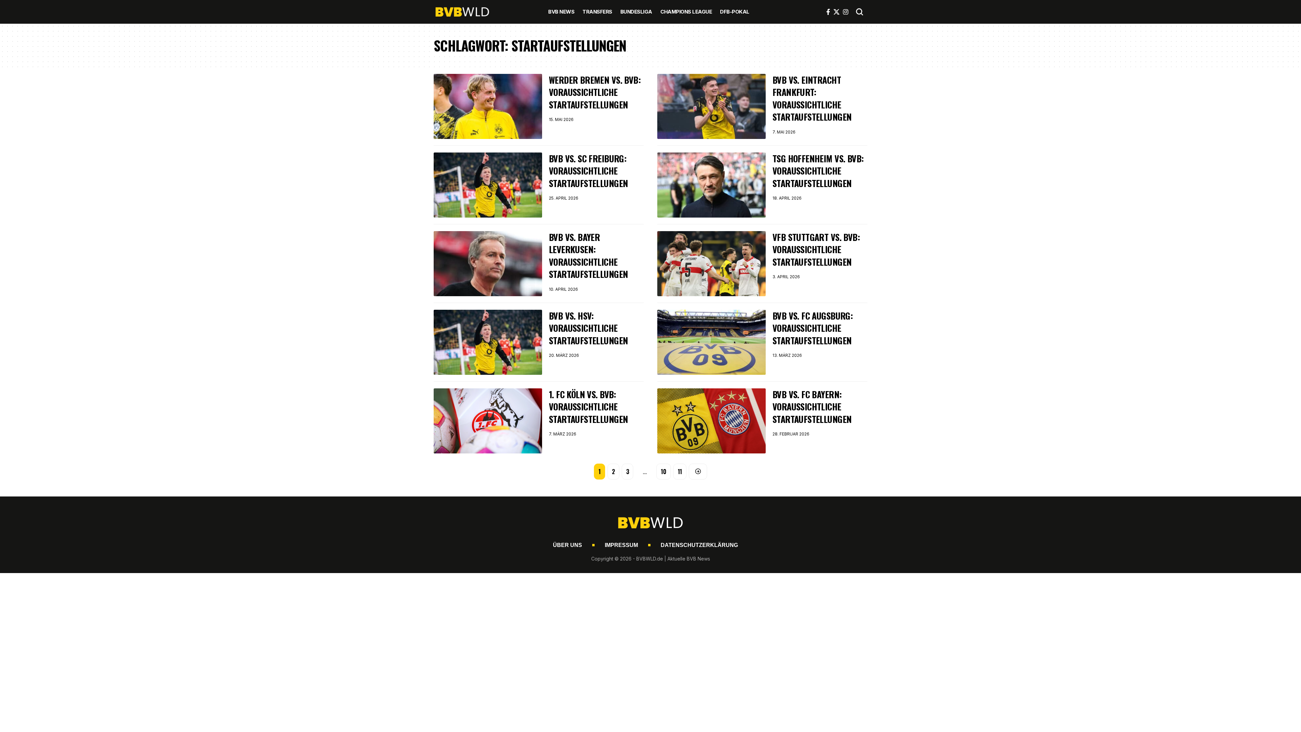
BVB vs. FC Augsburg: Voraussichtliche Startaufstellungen (812, 328)
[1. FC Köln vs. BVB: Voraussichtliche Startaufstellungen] (488, 420)
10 (663, 471)
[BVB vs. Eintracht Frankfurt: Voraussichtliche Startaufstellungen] (711, 106)
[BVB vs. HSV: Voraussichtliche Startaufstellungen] (488, 342)
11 (680, 471)
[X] (836, 12)
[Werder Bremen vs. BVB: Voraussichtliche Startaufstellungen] (488, 106)
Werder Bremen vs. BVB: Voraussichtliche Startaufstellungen (595, 92)
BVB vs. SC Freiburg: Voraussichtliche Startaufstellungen (588, 171)
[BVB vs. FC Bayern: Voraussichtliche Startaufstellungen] (711, 420)
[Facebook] (828, 12)
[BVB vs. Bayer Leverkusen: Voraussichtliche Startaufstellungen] (488, 263)
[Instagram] (845, 12)
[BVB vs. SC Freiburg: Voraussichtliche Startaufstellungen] (488, 185)
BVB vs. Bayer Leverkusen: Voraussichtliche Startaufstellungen (588, 255)
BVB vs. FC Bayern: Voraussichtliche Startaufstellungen (811, 407)
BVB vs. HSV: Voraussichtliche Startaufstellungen (588, 328)
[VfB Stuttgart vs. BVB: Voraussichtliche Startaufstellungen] (711, 263)
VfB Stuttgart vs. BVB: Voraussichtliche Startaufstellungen (816, 249)
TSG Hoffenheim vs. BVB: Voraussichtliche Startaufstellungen (818, 171)
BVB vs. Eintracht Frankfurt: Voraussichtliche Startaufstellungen (811, 98)
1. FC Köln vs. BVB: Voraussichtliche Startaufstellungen (588, 407)
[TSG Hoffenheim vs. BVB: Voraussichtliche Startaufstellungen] (711, 185)
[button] (859, 11)
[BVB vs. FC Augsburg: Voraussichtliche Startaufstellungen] (711, 342)
